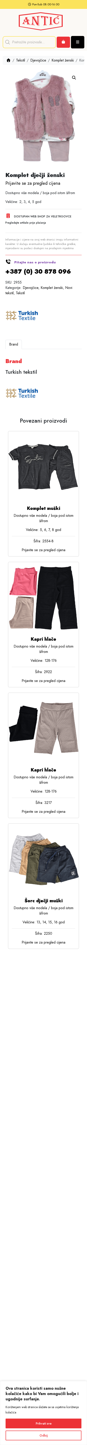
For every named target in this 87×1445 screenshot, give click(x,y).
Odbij (43, 1435)
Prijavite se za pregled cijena (32, 183)
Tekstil (20, 60)
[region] (43, 1413)
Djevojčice (38, 60)
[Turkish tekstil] (22, 316)
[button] (74, 78)
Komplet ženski (63, 60)
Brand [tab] (13, 344)
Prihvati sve (44, 1423)
